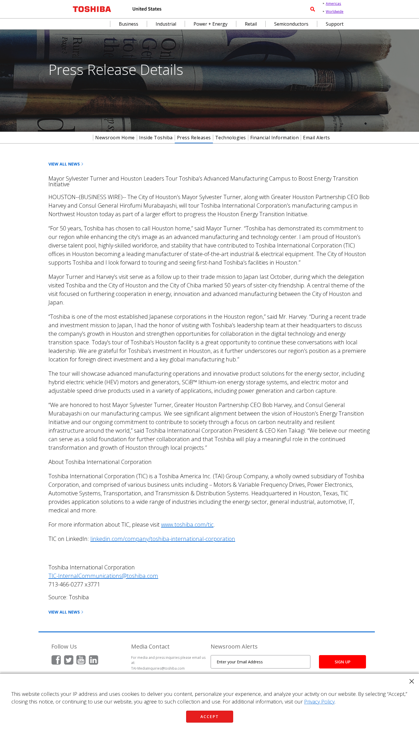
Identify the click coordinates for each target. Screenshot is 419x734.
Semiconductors (291, 24)
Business (128, 24)
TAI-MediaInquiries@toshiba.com (158, 668)
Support (334, 24)
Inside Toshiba (156, 137)
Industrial (166, 24)
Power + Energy (210, 24)
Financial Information (274, 137)
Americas (333, 3)
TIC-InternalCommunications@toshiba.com (103, 576)
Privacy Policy (319, 701)
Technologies (230, 137)
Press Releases (194, 137)
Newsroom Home (115, 137)
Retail (251, 24)
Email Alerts (316, 137)
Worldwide (334, 11)
